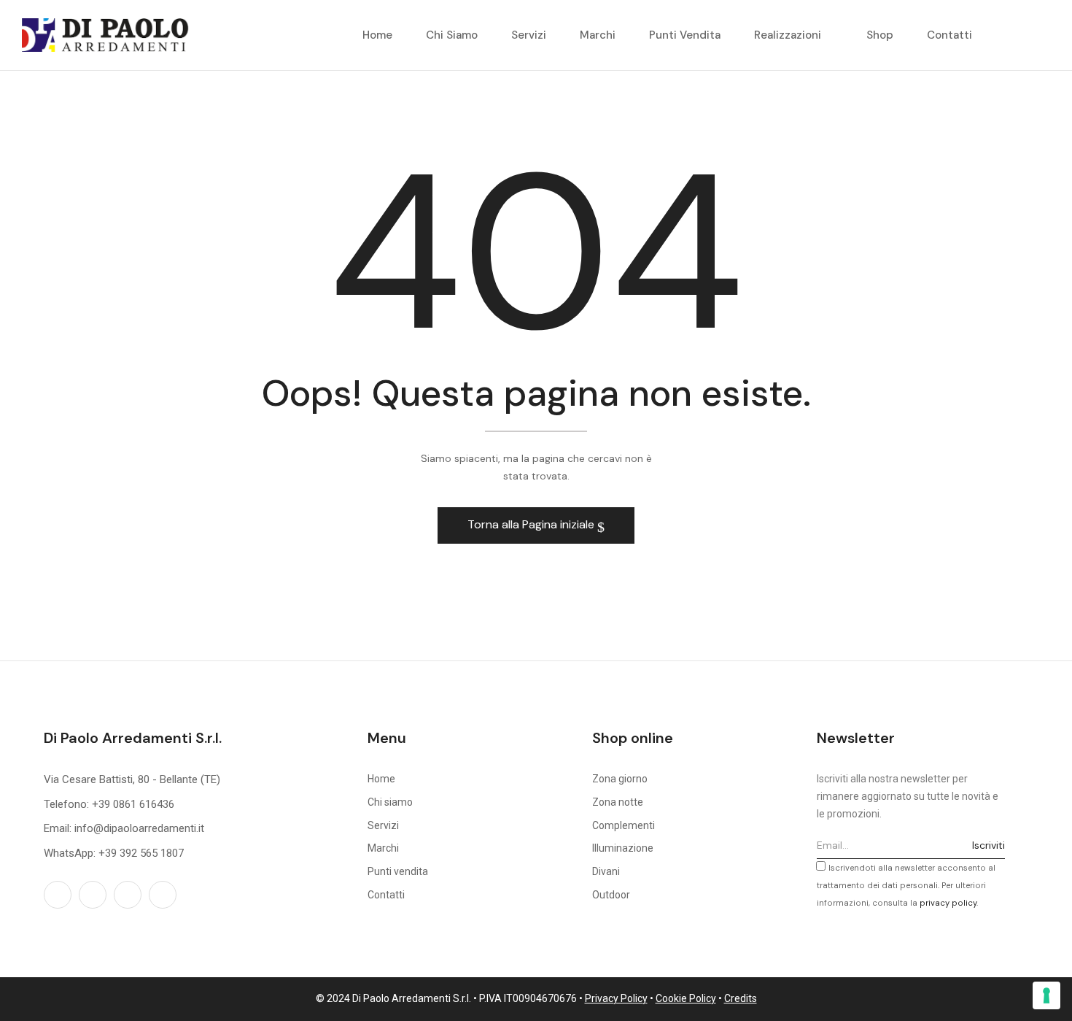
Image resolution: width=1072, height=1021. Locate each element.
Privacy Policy (616, 998)
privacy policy (948, 903)
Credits (740, 998)
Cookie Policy (686, 998)
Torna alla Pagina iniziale (532, 524)
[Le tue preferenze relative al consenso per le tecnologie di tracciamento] (1046, 995)
